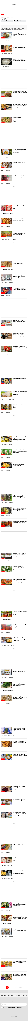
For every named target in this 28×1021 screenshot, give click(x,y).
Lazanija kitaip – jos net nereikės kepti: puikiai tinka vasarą (19, 321)
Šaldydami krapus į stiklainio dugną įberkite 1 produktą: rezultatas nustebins (19, 684)
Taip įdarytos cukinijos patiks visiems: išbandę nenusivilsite (19, 379)
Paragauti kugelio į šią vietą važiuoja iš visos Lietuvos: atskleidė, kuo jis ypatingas (19, 334)
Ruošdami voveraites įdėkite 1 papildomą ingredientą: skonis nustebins (19, 742)
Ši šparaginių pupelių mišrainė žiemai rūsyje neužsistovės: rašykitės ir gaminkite (19, 233)
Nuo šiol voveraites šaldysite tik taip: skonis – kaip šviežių (20, 219)
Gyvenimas (10, 17)
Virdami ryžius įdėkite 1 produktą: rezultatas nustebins (19, 60)
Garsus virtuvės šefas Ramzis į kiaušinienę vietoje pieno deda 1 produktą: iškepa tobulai (20, 872)
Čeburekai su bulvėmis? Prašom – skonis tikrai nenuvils (20, 262)
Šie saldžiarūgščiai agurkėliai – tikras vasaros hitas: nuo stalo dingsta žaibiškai (19, 904)
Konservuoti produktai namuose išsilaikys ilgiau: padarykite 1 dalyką (20, 613)
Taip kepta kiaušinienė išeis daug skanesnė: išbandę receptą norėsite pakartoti (20, 464)
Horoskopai (22, 20)
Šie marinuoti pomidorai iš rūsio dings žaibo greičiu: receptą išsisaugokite (20, 522)
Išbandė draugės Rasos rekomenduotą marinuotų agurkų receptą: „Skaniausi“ (19, 568)
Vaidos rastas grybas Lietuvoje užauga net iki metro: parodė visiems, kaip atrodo (20, 975)
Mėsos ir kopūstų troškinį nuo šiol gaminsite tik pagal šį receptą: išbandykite (19, 509)
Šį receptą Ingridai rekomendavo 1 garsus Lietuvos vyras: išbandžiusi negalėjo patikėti (20, 119)
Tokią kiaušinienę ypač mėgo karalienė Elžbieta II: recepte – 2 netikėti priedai (20, 639)
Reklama (18, 995)
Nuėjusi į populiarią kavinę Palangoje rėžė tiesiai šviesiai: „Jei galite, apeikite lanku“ (19, 814)
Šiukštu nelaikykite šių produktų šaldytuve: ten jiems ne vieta (20, 670)
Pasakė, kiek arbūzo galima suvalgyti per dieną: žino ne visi (20, 347)
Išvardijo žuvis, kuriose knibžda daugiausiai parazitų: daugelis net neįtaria (20, 393)
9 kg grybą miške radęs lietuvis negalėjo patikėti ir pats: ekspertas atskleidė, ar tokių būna (20, 497)
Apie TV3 (3, 995)
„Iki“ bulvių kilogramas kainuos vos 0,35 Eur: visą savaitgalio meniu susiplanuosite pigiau (20, 105)
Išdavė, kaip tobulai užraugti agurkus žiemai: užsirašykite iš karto (19, 729)
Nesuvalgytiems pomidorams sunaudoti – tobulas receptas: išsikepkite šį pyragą (19, 581)
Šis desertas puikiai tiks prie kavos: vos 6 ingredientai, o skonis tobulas (19, 801)
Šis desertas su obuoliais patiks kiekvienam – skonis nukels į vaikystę (19, 47)
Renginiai (16, 20)
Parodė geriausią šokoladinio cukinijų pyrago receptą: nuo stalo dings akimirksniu (19, 554)
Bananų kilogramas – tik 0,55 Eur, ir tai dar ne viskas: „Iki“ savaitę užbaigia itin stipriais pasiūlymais (19, 438)
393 (21, 987)
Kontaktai (24, 995)
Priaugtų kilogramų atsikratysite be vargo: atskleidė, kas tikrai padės (20, 207)
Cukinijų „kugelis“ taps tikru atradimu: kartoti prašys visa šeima (19, 34)
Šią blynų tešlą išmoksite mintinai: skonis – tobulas (18, 845)
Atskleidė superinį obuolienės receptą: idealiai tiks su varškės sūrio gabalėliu (20, 451)
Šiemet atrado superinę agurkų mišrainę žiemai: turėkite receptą (19, 626)
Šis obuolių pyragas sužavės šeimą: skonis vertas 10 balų (19, 163)
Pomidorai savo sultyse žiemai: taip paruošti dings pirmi (20, 176)
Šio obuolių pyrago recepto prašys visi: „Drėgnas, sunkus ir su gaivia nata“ (20, 755)
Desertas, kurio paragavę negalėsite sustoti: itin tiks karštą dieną (20, 859)
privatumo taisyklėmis (10, 1007)
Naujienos (3, 17)
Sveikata (11, 20)
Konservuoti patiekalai (5, 239)
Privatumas (10, 995)
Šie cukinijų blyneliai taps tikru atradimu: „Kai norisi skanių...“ (20, 92)
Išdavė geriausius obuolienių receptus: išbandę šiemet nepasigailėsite (19, 788)
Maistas (5, 66)
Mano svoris (4, 20)
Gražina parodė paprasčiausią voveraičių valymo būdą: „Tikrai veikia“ (19, 151)
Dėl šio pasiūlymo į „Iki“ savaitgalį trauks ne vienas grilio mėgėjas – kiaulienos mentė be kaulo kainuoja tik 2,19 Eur (20, 917)
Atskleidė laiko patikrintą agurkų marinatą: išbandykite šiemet (19, 406)
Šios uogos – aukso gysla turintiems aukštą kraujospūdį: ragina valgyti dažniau (19, 276)
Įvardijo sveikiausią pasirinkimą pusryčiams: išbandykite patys (20, 930)
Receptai (2, 40)
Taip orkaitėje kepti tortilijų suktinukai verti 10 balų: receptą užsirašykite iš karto (20, 697)
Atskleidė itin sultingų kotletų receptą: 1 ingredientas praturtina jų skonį (19, 962)
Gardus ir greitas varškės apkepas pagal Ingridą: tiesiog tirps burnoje (19, 289)
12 (2, 399)
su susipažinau (12, 1007)
